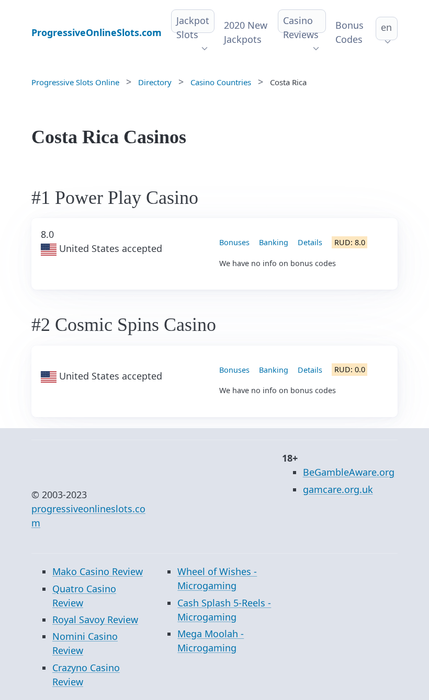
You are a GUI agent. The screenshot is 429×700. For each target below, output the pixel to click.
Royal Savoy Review (95, 619)
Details (310, 242)
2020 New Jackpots (245, 32)
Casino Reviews (301, 27)
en (386, 27)
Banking (273, 242)
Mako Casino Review (97, 571)
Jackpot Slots (192, 27)
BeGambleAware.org (348, 472)
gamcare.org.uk (338, 489)
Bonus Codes (349, 32)
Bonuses (234, 242)
